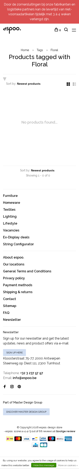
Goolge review (65, 431)
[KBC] (35, 446)
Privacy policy (14, 278)
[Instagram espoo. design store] (12, 387)
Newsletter (12, 320)
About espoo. (13, 257)
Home (25, 50)
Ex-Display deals (16, 237)
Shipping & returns (17, 292)
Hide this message (43, 465)
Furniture (10, 196)
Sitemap (9, 306)
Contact (9, 299)
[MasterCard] (18, 440)
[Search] (66, 30)
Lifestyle (10, 223)
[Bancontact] (34, 440)
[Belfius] (60, 440)
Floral (54, 50)
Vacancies (11, 230)
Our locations (13, 264)
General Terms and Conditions (27, 271)
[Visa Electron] (43, 440)
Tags (40, 50)
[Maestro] (51, 440)
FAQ (6, 313)
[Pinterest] (19, 387)
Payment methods (17, 285)
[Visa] (26, 440)
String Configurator (18, 244)
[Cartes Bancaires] (43, 446)
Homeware (11, 203)
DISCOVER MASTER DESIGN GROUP (26, 411)
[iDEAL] (9, 440)
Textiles (9, 209)
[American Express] (68, 440)
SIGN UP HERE (14, 352)
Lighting (10, 216)
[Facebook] (4, 387)
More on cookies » (68, 465)
